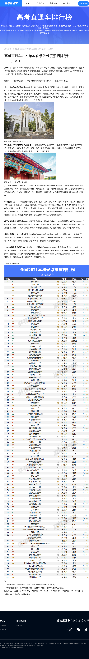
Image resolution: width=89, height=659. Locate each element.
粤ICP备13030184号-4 (7, 643)
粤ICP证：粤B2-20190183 (23, 643)
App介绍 (3, 625)
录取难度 (3, 629)
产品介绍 (40, 3)
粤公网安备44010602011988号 (44, 643)
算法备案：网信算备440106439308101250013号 (70, 643)
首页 (28, 3)
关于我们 (67, 3)
